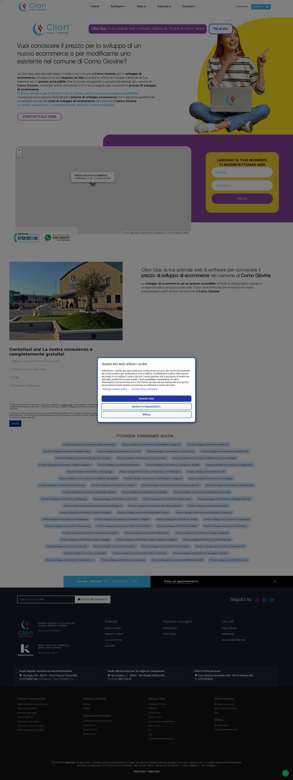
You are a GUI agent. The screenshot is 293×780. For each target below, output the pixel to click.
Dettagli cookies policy (114, 389)
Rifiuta (147, 414)
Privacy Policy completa (145, 389)
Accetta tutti (146, 398)
